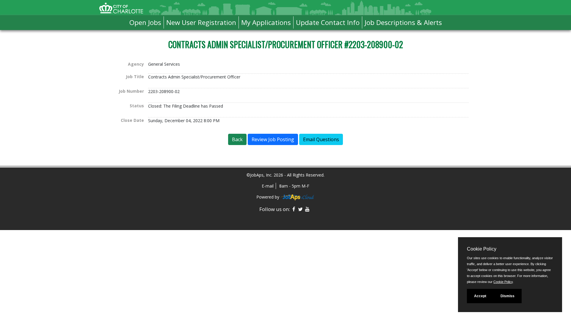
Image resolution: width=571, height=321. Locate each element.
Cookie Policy (503, 282)
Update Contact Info (328, 22)
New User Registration (201, 22)
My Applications (266, 22)
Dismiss (507, 296)
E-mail (268, 186)
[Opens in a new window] (297, 197)
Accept (480, 296)
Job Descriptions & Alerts (403, 22)
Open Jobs (145, 22)
